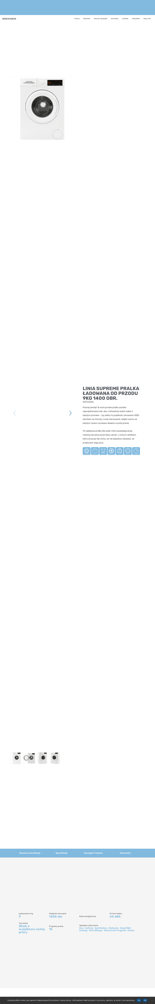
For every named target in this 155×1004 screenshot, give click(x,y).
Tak (139, 1000)
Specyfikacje (61, 853)
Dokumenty (125, 853)
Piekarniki (136, 18)
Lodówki (125, 18)
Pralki (77, 18)
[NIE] (152, 1000)
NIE (145, 1000)
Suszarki (86, 18)
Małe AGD (147, 18)
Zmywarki (114, 18)
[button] (70, 413)
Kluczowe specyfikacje (29, 853)
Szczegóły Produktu (93, 853)
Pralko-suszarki (100, 18)
